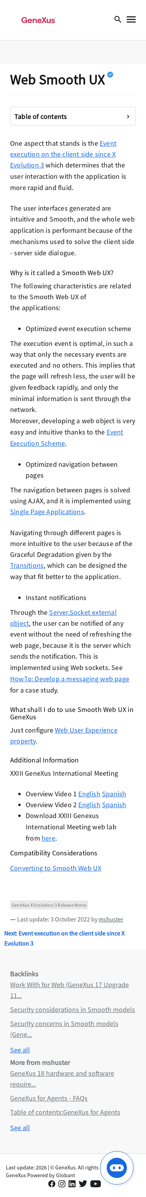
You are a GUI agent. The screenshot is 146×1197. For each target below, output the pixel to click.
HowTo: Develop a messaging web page (69, 678)
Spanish (114, 793)
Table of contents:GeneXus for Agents (65, 1112)
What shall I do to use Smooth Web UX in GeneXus (72, 713)
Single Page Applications (47, 511)
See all (20, 1049)
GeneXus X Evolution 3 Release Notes (49, 905)
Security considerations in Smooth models (72, 1009)
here (48, 838)
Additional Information (44, 760)
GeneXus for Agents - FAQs (49, 1098)
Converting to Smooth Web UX (55, 868)
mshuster (111, 919)
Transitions (27, 565)
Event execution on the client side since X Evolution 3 (63, 154)
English (89, 793)
